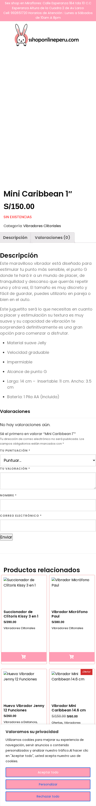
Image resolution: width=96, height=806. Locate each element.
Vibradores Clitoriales (42, 225)
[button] (23, 657)
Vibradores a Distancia (20, 722)
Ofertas (57, 723)
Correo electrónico (21, 516)
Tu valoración (15, 468)
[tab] (53, 237)
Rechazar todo (48, 796)
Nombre (8, 495)
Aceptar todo (48, 772)
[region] (48, 765)
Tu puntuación (15, 450)
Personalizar (48, 784)
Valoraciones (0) (52, 237)
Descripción (15, 237)
